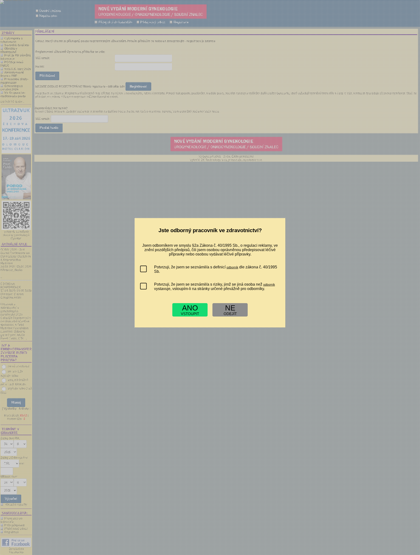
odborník (232, 267)
